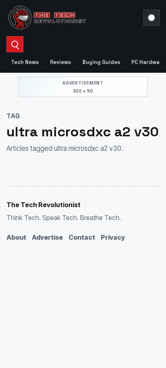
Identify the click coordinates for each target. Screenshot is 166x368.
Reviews (60, 62)
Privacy (113, 237)
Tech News (25, 62)
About (16, 237)
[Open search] (14, 44)
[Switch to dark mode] (151, 18)
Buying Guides (101, 62)
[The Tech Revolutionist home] (72, 17)
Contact (81, 237)
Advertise (47, 237)
